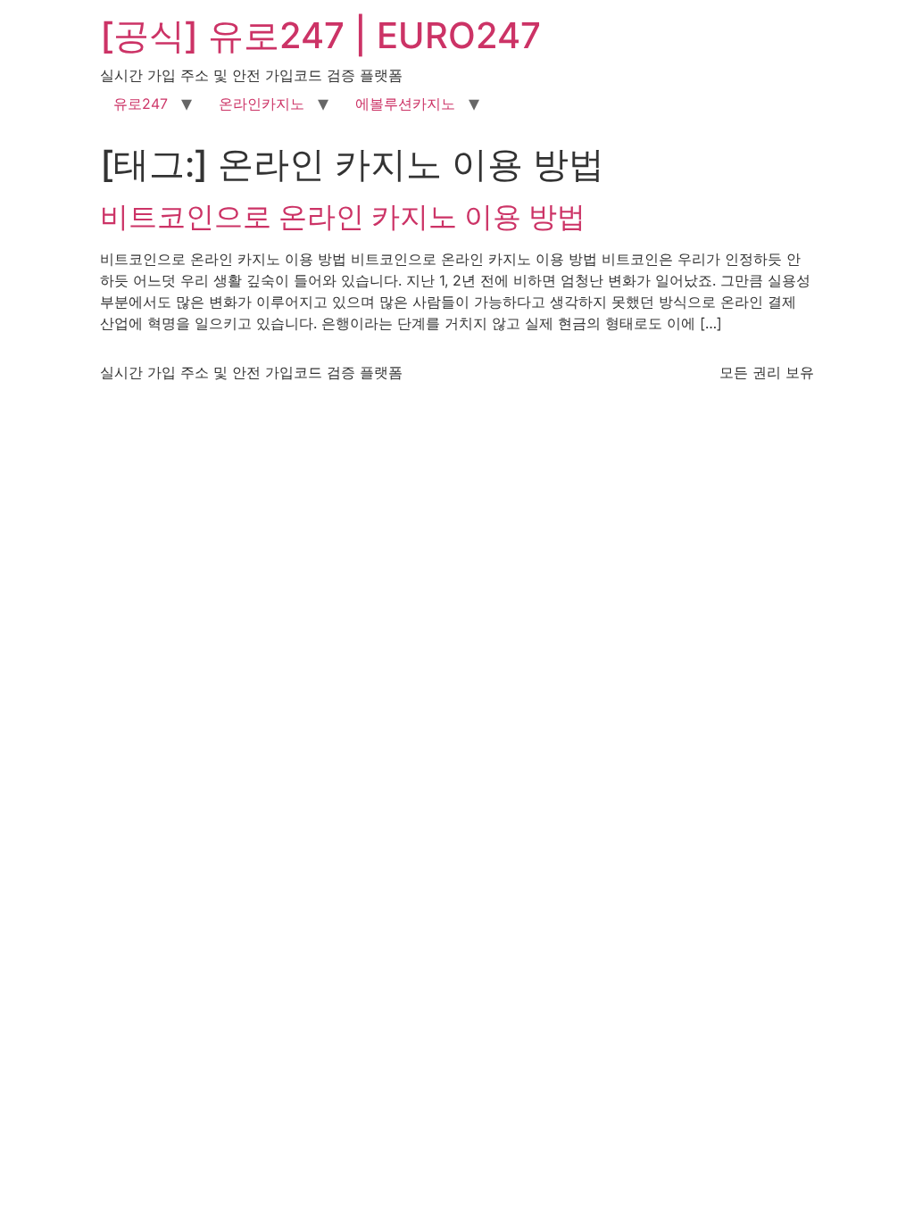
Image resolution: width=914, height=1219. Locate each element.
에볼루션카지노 (405, 103)
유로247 (140, 103)
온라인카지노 (261, 103)
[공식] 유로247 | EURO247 (320, 35)
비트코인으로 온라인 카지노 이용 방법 (343, 216)
